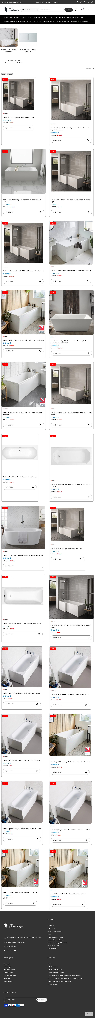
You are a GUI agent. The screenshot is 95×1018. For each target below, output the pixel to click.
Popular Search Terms (55, 937)
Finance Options (53, 946)
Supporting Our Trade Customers (59, 981)
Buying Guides (52, 984)
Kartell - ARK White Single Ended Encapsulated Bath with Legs (22, 201)
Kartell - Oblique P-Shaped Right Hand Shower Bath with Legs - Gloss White (70, 129)
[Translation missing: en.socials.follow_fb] (4, 950)
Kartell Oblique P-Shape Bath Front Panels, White (67, 549)
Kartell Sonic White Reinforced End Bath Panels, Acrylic (22, 693)
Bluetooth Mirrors (9, 970)
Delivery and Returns (55, 931)
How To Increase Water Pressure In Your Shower (64, 975)
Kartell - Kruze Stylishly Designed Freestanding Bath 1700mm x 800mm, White (68, 342)
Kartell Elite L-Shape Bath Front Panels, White (18, 117)
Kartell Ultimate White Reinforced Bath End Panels (20, 893)
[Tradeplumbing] (12, 9)
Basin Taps (7, 967)
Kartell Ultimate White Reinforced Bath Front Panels (68, 894)
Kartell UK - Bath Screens (9, 50)
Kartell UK (7, 978)
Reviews (50, 964)
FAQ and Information (55, 970)
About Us (51, 925)
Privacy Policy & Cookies (56, 940)
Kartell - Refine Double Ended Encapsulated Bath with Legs (71, 271)
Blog (49, 934)
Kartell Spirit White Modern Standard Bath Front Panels (21, 760)
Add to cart (57, 353)
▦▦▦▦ (9, 74)
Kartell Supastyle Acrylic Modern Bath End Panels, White (22, 829)
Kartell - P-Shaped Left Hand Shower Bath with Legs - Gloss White (71, 414)
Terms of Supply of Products (57, 943)
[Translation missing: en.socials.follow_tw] (8, 950)
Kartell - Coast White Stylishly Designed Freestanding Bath (23, 555)
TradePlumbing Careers (56, 973)
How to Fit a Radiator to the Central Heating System (66, 978)
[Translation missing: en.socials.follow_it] (11, 950)
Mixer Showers (8, 981)
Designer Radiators (10, 975)
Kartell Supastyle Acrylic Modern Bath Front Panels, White (70, 830)
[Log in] (76, 10)
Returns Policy (52, 949)
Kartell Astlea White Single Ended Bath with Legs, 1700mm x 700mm (71, 485)
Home (7, 63)
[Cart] (88, 10)
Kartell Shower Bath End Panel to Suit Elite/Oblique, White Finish (70, 626)
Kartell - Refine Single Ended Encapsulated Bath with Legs (23, 623)
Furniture (7, 964)
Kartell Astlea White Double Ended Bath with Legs (20, 477)
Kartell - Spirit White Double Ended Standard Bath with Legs (23, 340)
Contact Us (51, 928)
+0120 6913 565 (11, 946)
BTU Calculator (53, 967)
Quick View (9, 128)
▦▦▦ (3, 74)
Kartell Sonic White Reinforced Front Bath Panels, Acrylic (70, 694)
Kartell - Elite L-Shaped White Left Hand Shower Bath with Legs (70, 201)
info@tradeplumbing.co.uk (15, 942)
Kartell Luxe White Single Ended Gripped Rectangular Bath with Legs (23, 414)
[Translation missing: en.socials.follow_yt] (15, 950)
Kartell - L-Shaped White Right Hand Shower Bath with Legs (23, 271)
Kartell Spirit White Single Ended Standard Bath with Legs (70, 762)
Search (69, 9)
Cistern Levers (8, 973)
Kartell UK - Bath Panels (28, 50)
